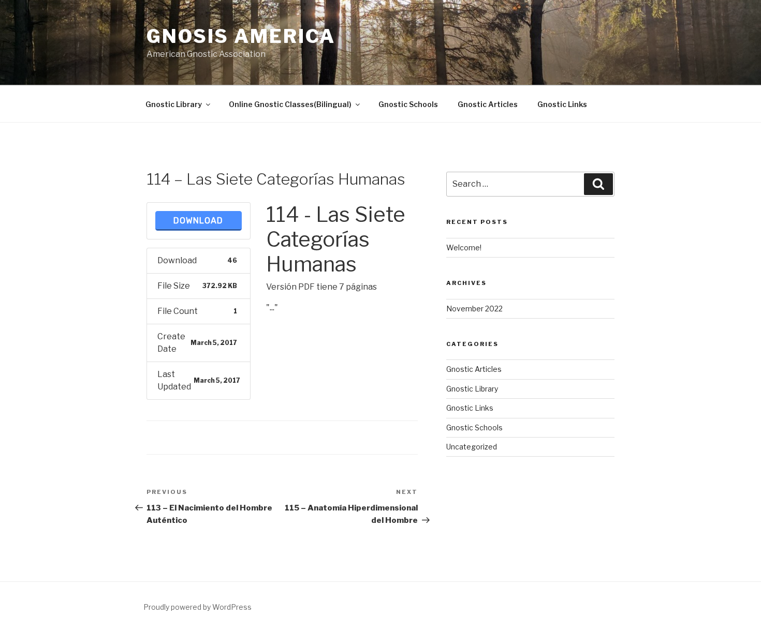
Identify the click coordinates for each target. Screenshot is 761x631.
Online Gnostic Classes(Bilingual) (290, 104)
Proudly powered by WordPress (197, 607)
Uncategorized (471, 446)
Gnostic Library (173, 104)
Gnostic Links (562, 104)
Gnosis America (241, 36)
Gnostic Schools (408, 104)
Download (198, 221)
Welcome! (463, 247)
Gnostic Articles (488, 104)
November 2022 (474, 308)
